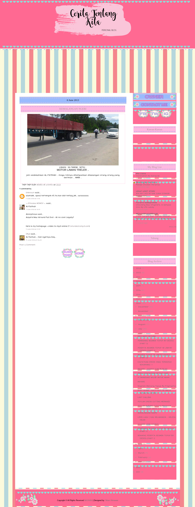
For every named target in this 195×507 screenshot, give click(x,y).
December (143, 307)
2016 (138, 290)
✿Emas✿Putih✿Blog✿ (147, 214)
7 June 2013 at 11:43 (33, 198)
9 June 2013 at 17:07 (33, 229)
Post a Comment (27, 245)
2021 (138, 277)
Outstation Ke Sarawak (148, 176)
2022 (139, 273)
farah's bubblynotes (146, 202)
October (142, 316)
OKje (28, 234)
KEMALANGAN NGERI (147, 413)
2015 (138, 295)
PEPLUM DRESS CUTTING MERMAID (154, 401)
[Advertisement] (97, 71)
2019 (138, 286)
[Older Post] (67, 259)
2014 (138, 299)
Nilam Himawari (111, 500)
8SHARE (141, 382)
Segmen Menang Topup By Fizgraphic (157, 386)
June (141, 333)
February (143, 457)
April (141, 448)
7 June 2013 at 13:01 (33, 209)
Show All (172, 227)
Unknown (30, 193)
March (141, 453)
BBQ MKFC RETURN (147, 336)
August (142, 324)
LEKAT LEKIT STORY (145, 191)
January (142, 462)
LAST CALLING (144, 397)
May (140, 444)
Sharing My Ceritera (146, 182)
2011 (138, 472)
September (144, 320)
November (143, 311)
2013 (138, 303)
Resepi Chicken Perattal (148, 185)
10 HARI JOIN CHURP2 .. (149, 424)
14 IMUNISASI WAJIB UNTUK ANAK (153, 377)
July (140, 329)
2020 (139, 281)
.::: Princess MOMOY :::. (36, 203)
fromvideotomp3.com (78, 226)
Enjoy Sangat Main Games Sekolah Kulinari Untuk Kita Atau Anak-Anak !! (153, 218)
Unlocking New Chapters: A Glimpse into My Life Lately (153, 206)
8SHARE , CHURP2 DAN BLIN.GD (152, 369)
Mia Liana (141, 173)
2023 (139, 268)
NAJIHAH (88, 500)
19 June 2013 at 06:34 (34, 240)
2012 (138, 467)
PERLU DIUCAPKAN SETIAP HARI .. (154, 373)
